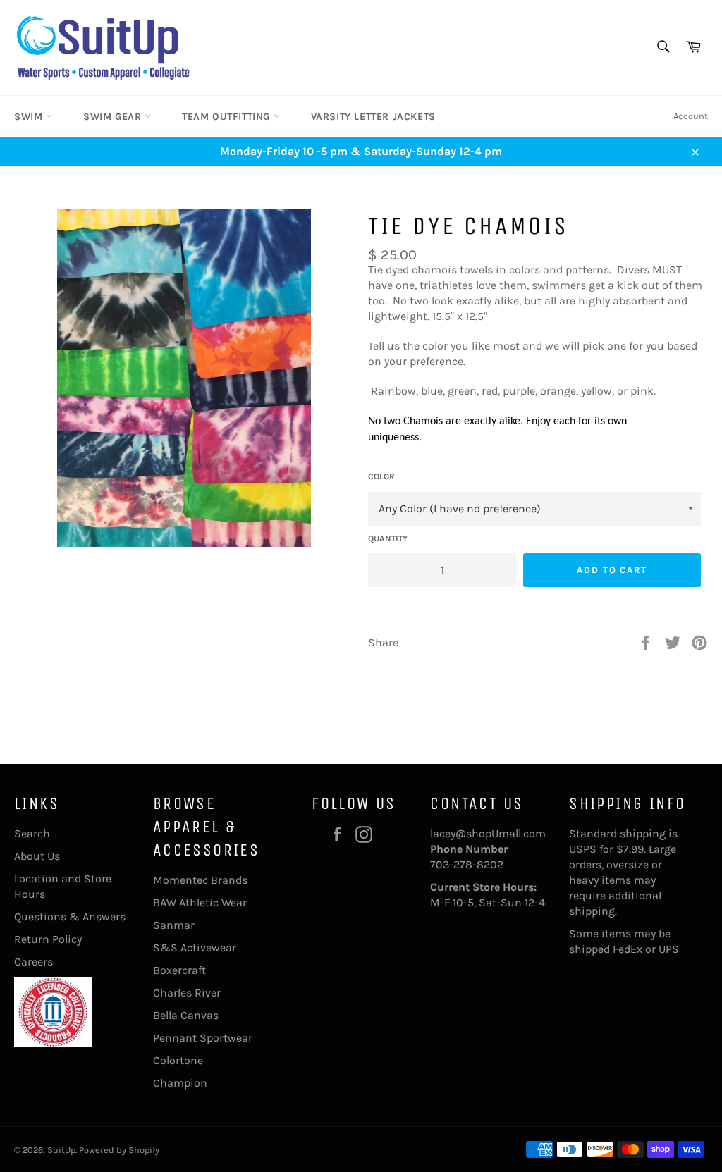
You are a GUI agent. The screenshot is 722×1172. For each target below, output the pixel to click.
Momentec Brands (200, 880)
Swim (30, 117)
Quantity (388, 538)
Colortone (178, 1060)
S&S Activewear (194, 947)
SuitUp (61, 1150)
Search (32, 833)
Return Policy (48, 939)
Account (690, 116)
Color (381, 476)
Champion (180, 1083)
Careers (33, 961)
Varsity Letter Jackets (373, 117)
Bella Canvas (186, 1015)
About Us (37, 856)
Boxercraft (179, 970)
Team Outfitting (228, 117)
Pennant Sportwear (202, 1037)
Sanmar (174, 925)
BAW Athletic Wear (200, 902)
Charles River (187, 992)
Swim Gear (114, 117)
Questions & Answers (70, 916)
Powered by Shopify (119, 1150)
